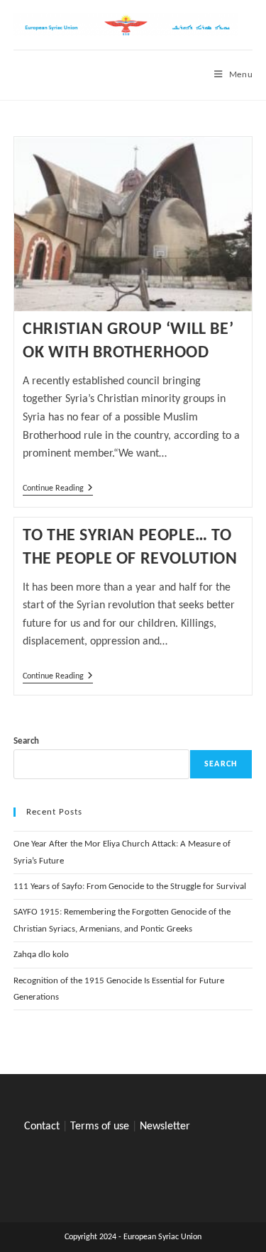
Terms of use (99, 1126)
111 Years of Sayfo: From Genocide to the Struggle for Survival (129, 886)
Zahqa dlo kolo (41, 954)
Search (26, 741)
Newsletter (165, 1126)
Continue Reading (58, 490)
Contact (42, 1126)
